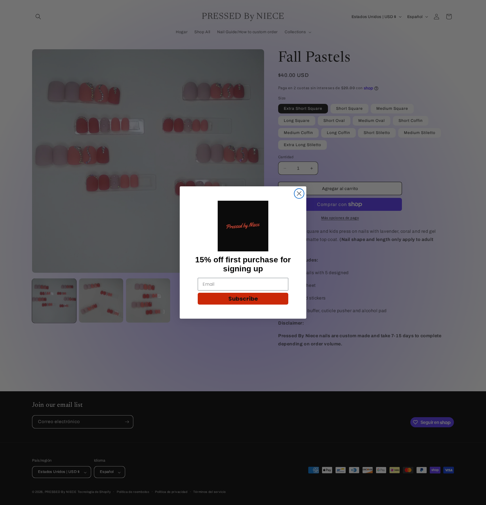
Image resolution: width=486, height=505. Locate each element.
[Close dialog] (299, 193)
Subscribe (243, 299)
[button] (243, 226)
